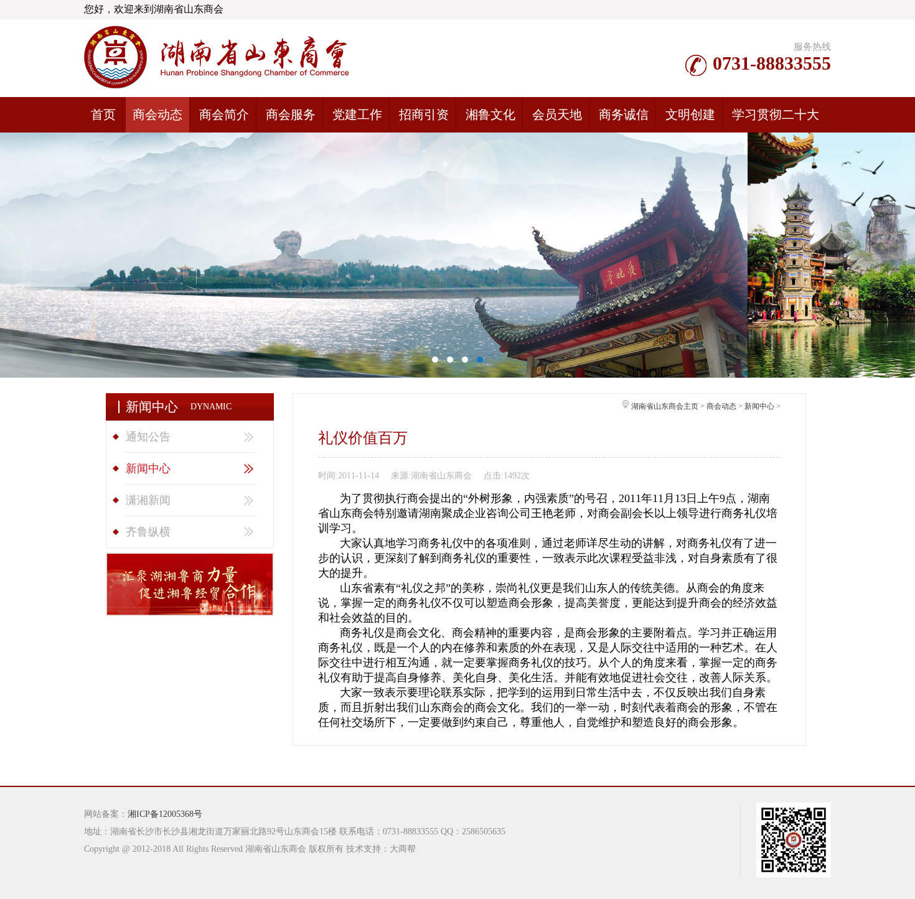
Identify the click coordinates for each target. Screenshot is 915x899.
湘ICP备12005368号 (165, 814)
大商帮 (403, 849)
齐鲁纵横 (148, 532)
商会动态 (721, 406)
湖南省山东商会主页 (664, 406)
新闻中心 (148, 468)
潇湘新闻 (148, 500)
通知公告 (148, 437)
